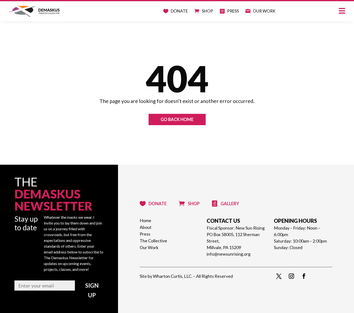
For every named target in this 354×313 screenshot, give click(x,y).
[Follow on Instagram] (291, 276)
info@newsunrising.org (228, 254)
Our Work (149, 247)
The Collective (153, 240)
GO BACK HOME (177, 119)
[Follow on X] (279, 276)
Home (145, 220)
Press (145, 233)
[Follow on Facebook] (304, 276)
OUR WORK (262, 11)
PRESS (227, 11)
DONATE (168, 11)
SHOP (199, 11)
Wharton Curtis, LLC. (172, 276)
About (145, 227)
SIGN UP (92, 290)
